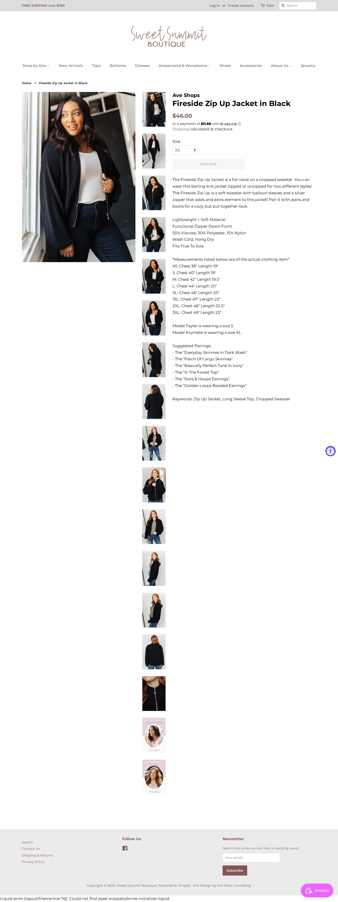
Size (176, 141)
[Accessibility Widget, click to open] (330, 451)
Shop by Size (35, 65)
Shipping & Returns (37, 855)
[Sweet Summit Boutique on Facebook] (125, 849)
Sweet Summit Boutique (137, 885)
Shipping (180, 129)
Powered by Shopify (174, 885)
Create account (241, 5)
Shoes (225, 65)
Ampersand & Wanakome (183, 65)
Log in (214, 5)
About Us (280, 65)
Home (26, 83)
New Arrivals (71, 65)
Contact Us (31, 849)
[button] (244, 124)
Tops (96, 65)
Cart (270, 5)
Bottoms (118, 65)
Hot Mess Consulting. (234, 885)
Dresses (142, 65)
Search (27, 842)
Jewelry (308, 65)
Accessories (251, 65)
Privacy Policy (33, 862)
